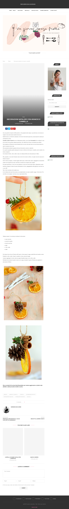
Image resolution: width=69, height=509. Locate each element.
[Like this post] (25, 402)
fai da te (29, 396)
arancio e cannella (13, 394)
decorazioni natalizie (20, 396)
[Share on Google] (12, 129)
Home (10, 10)
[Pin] (14, 129)
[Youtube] (36, 6)
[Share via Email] (30, 402)
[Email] (38, 55)
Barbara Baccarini (19, 123)
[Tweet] (9, 129)
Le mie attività (53, 10)
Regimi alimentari (44, 10)
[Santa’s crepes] (34, 441)
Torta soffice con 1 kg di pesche (27, 4)
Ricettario (20, 10)
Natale (9, 61)
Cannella (22, 394)
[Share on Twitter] (28, 402)
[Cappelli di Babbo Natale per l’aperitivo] (13, 441)
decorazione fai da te (30, 394)
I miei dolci (27, 10)
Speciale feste (34, 10)
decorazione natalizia (8, 396)
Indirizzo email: (51, 99)
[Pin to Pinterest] (29, 402)
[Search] (59, 10)
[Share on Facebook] (6, 129)
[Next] (23, 2)
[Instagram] (32, 6)
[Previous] (21, 2)
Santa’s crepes (34, 457)
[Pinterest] (34, 6)
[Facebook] (30, 55)
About (14, 10)
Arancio (5, 394)
